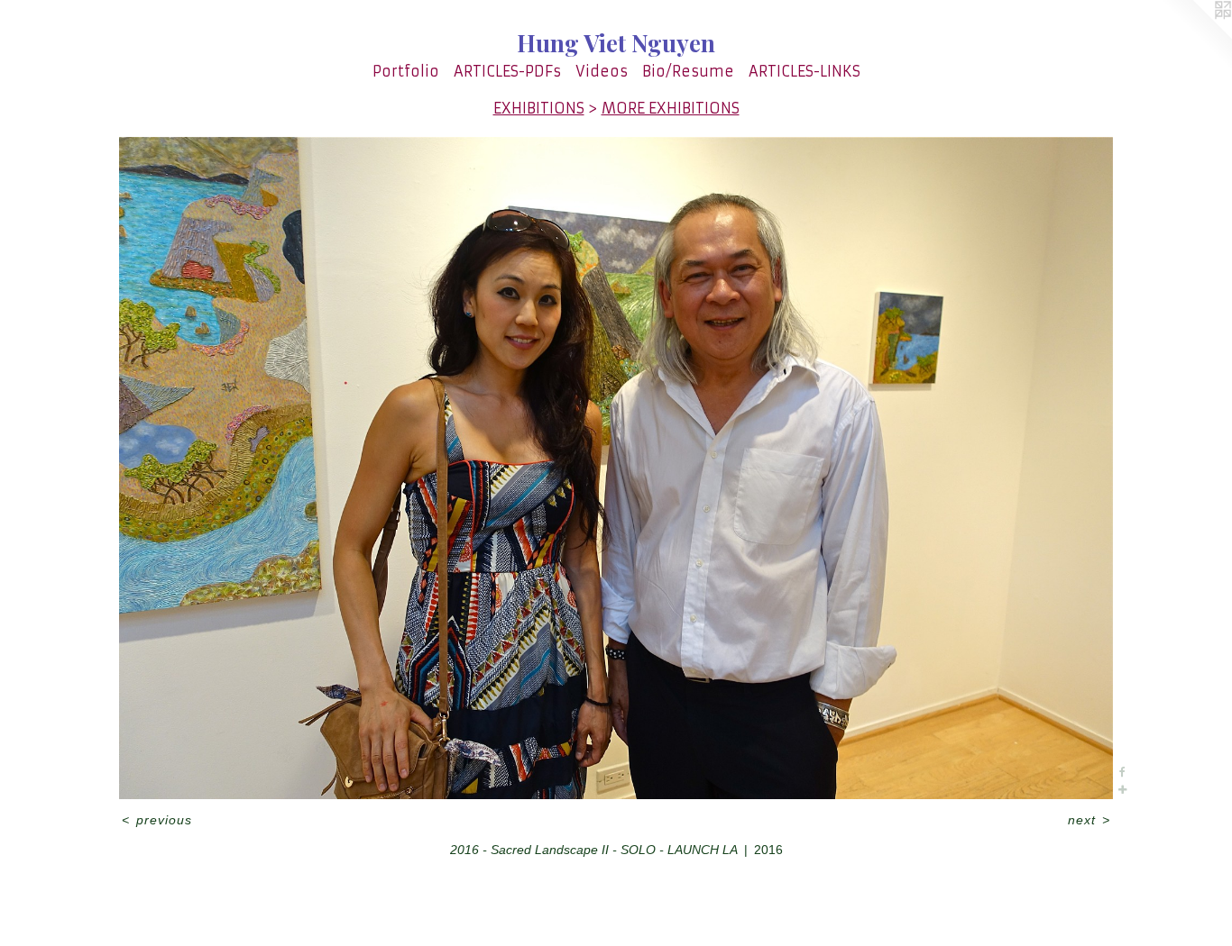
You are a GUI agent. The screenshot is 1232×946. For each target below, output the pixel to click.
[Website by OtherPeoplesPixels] (1196, 36)
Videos (601, 71)
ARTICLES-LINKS (804, 71)
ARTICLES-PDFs (507, 71)
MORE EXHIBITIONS (671, 108)
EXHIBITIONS (538, 108)
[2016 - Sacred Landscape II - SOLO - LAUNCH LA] (616, 468)
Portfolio (405, 71)
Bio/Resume (688, 71)
